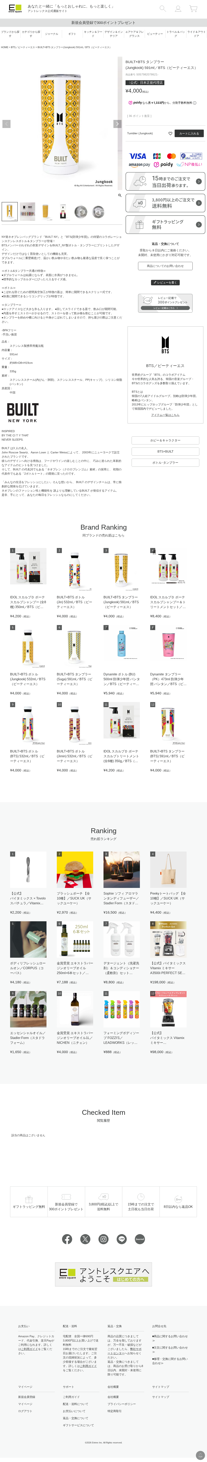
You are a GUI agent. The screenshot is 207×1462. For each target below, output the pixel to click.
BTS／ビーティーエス (23, 47)
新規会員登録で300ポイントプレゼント (103, 23)
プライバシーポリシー (122, 1404)
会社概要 (113, 1397)
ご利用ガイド (29, 1349)
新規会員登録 (26, 1397)
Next (117, 124)
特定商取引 (115, 1411)
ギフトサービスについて (78, 1425)
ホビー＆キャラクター (165, 440)
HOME (4, 47)
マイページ (25, 1404)
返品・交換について (75, 1418)
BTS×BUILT (165, 451)
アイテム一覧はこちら (165, 415)
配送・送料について (75, 1404)
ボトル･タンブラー (165, 462)
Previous (6, 124)
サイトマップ (160, 1397)
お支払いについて (74, 1411)
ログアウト (25, 1411)
